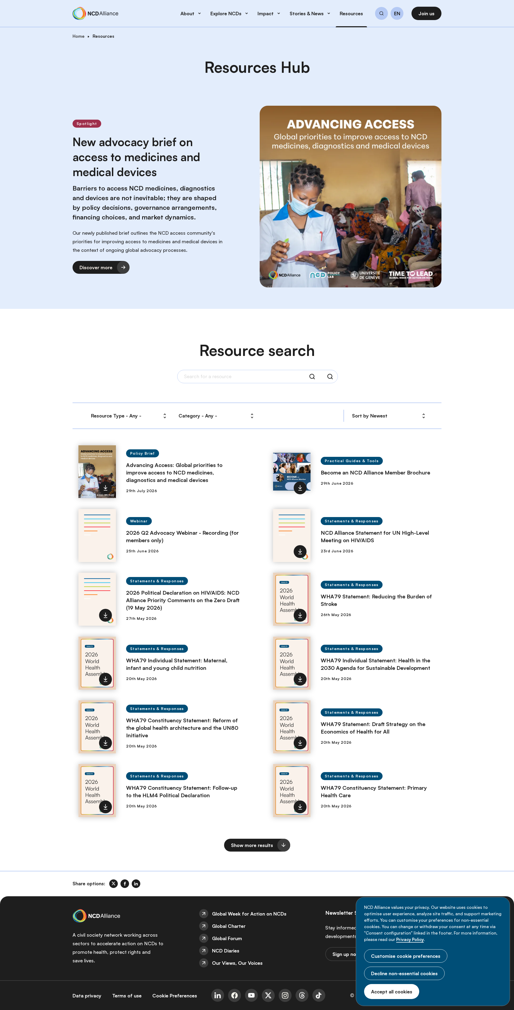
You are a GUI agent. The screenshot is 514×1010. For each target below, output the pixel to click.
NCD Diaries (225, 951)
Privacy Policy (410, 939)
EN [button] (397, 13)
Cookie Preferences (174, 995)
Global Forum (227, 938)
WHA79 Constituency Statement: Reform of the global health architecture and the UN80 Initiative (182, 728)
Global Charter (228, 926)
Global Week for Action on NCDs (249, 914)
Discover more (96, 267)
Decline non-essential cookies (404, 973)
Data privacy (87, 995)
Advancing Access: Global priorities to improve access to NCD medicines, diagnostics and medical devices (174, 472)
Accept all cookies (391, 991)
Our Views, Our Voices (237, 963)
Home (79, 36)
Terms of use (127, 995)
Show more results (252, 845)
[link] (113, 883)
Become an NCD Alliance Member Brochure (375, 472)
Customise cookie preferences (405, 956)
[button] (381, 14)
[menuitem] (257, 913)
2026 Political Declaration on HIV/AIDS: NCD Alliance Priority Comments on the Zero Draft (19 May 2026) (183, 600)
